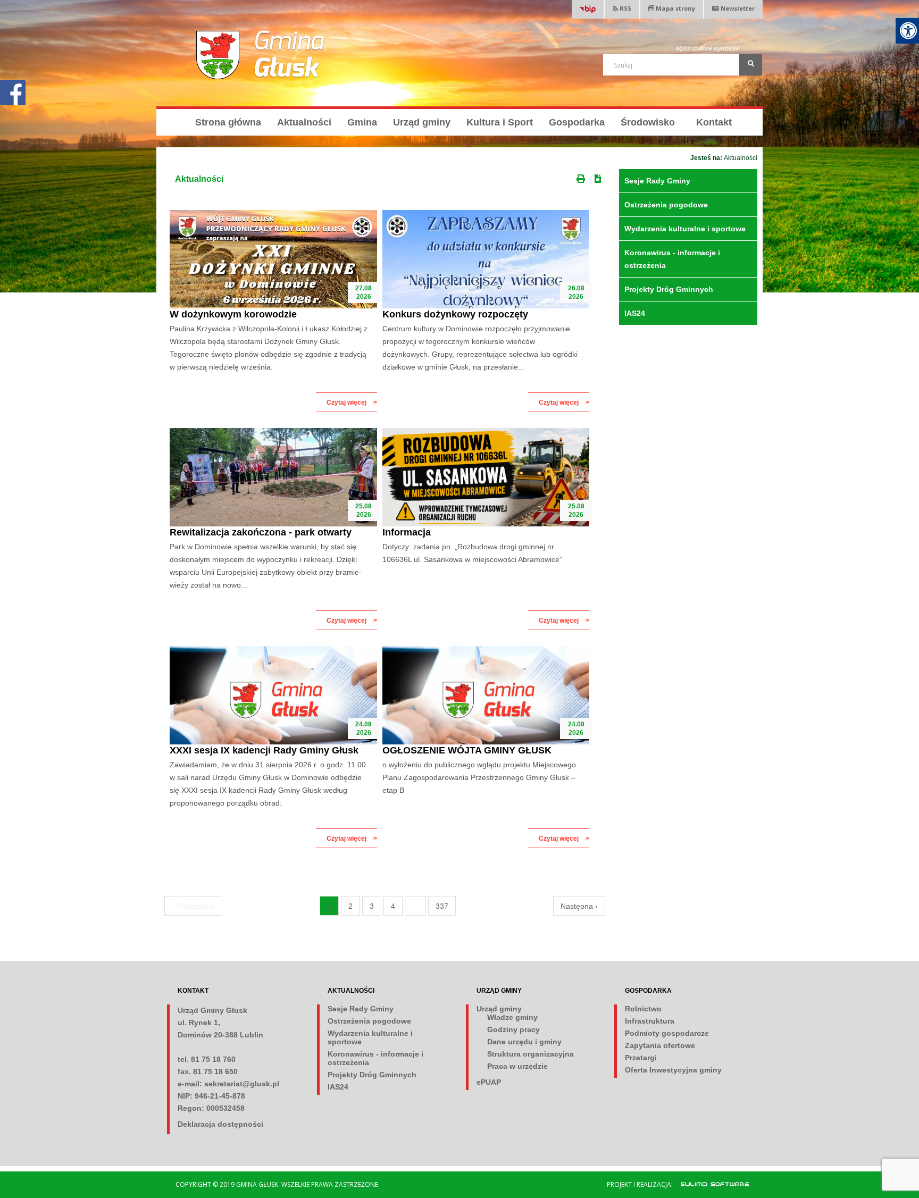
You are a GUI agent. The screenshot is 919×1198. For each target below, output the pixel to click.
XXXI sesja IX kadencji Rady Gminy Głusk (264, 750)
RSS (624, 8)
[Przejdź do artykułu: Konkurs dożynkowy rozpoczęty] (486, 259)
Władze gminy (512, 1017)
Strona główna (228, 122)
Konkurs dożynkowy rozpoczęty (455, 314)
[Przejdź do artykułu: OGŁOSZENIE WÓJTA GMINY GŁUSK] (486, 695)
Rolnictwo (643, 1008)
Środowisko (648, 122)
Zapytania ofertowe (660, 1045)
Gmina (362, 122)
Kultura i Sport (499, 122)
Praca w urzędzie (517, 1066)
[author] (709, 1183)
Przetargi (641, 1057)
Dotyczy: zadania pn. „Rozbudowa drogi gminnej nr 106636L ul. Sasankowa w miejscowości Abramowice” (472, 553)
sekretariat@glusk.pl (241, 1083)
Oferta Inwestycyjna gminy (673, 1070)
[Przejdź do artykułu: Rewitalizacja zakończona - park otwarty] (273, 477)
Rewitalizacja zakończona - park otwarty (261, 532)
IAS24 (634, 313)
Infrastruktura (649, 1021)
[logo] (261, 54)
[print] (582, 176)
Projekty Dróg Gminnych (668, 289)
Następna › (579, 906)
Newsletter (738, 8)
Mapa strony (674, 8)
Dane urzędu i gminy (524, 1041)
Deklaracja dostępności (220, 1124)
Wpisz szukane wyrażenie (707, 48)
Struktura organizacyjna (530, 1054)
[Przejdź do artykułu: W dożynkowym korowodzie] (273, 259)
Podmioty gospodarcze (667, 1033)
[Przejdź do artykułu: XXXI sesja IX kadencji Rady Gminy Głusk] (273, 695)
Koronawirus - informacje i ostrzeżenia (672, 259)
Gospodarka (577, 122)
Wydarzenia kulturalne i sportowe (685, 228)
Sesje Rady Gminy (657, 181)
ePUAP (489, 1082)
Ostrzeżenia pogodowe (666, 204)
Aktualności (304, 122)
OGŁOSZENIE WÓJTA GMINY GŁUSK (467, 750)
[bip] (588, 10)
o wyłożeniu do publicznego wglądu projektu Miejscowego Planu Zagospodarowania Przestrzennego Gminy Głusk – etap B (479, 777)
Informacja (406, 532)
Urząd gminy (421, 122)
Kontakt (714, 122)
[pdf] (600, 176)
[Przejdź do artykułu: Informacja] (486, 477)
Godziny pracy (513, 1029)
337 (442, 906)
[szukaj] (750, 65)
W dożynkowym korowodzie (233, 314)
